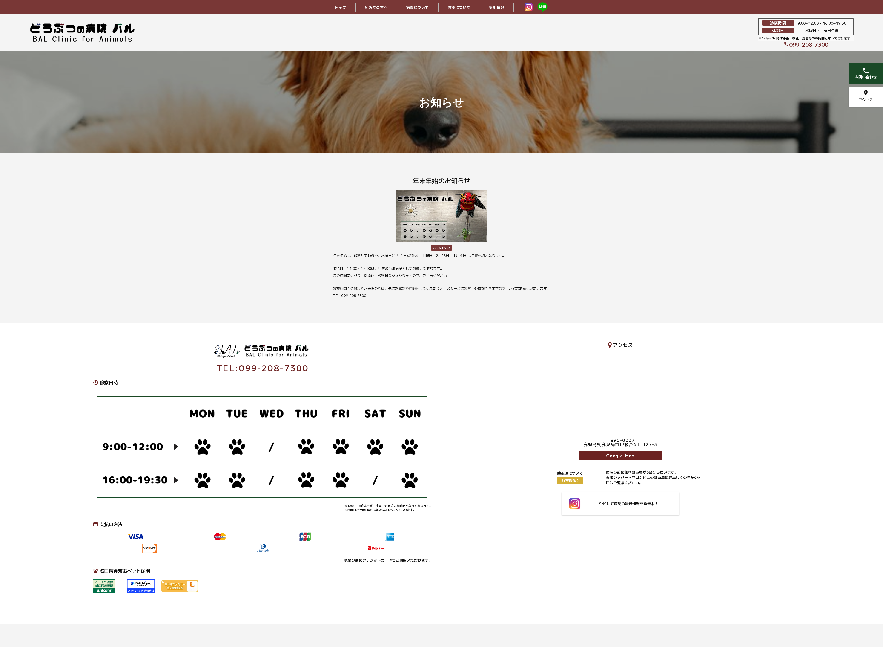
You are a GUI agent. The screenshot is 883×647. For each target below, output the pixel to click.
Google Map (620, 455)
